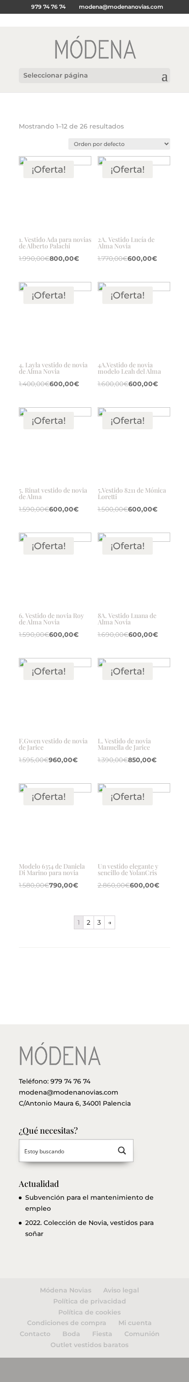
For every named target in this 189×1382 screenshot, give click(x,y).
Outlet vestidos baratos (89, 1345)
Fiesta (102, 1334)
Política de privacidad (89, 1301)
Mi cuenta (135, 1323)
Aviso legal (121, 1290)
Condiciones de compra (66, 1323)
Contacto (35, 1334)
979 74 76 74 (70, 1081)
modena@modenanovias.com (68, 1092)
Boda (71, 1334)
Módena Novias (65, 1290)
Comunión (142, 1334)
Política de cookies (89, 1312)
